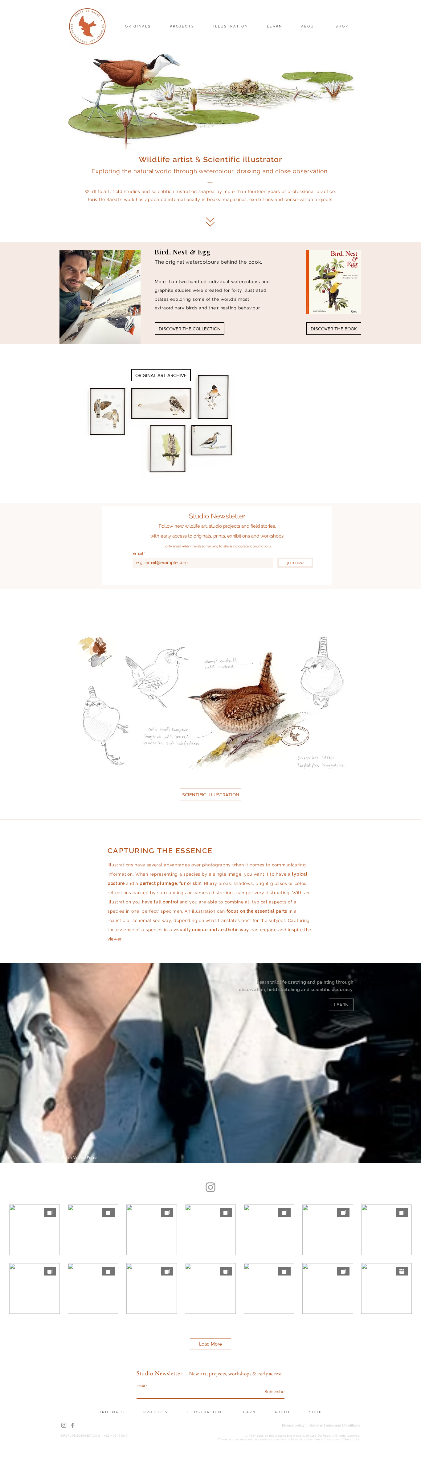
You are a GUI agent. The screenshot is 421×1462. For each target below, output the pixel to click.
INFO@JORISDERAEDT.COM (80, 1435)
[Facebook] (72, 1425)
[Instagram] (210, 1187)
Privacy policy (293, 1425)
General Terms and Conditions (334, 1425)
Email (138, 553)
